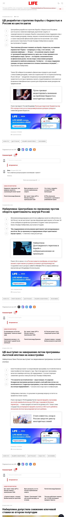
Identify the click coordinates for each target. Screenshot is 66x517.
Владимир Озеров (16, 292)
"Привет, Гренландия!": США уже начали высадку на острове (32, 498)
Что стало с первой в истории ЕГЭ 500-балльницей (50, 190)
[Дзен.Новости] (19, 149)
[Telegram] (26, 149)
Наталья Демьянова (17, 449)
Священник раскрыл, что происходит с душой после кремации (12, 341)
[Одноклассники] (34, 149)
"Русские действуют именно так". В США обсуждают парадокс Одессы (52, 498)
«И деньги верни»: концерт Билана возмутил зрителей (52, 340)
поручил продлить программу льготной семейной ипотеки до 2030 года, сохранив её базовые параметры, (34, 402)
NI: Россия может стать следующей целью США (51, 332)
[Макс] (22, 149)
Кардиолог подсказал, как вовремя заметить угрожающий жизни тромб (12, 190)
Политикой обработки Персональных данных (43, 8)
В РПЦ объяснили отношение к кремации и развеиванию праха (52, 197)
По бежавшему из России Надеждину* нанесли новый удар (12, 333)
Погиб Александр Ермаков (12, 196)
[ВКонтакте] (30, 149)
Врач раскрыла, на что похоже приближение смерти (31, 190)
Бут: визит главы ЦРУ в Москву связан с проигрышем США (31, 197)
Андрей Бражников (16, 134)
